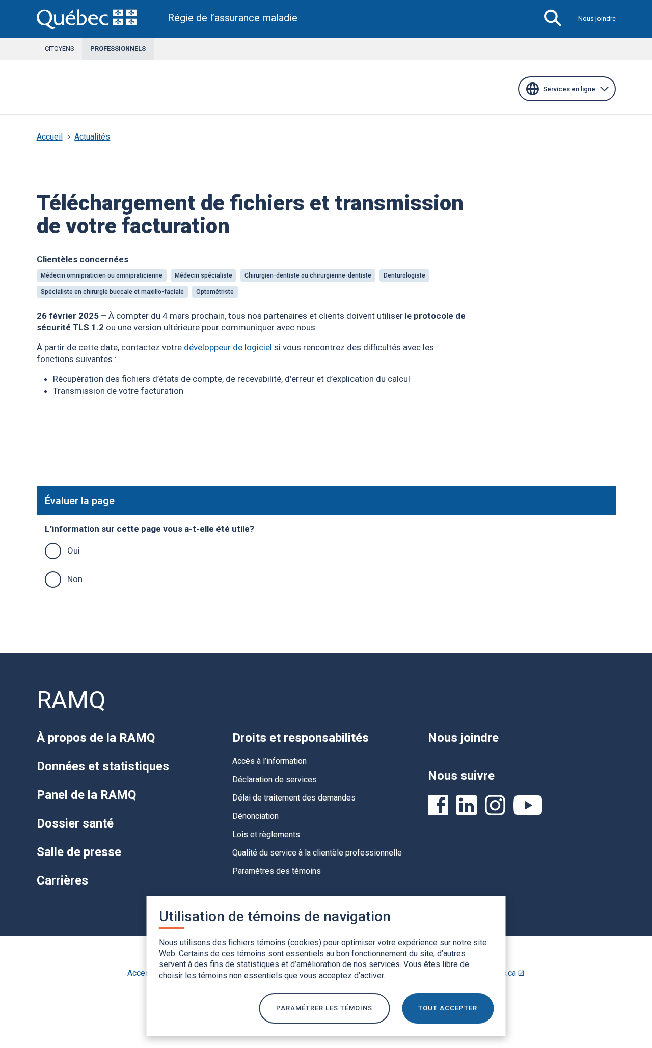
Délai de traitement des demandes (294, 798)
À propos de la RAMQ (96, 738)
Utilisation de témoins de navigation (275, 916)
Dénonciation (255, 816)
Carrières (62, 880)
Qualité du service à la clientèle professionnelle (317, 853)
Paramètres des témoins (276, 871)
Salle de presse (79, 852)
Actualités (92, 137)
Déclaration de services (274, 779)
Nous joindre (597, 18)
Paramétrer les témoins (324, 1008)
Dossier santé (75, 823)
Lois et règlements (266, 834)
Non (75, 579)
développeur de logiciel (228, 347)
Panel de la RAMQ (86, 795)
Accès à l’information (269, 761)
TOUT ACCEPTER (447, 1008)
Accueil (50, 137)
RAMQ (71, 699)
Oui (73, 550)
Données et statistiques (103, 766)
